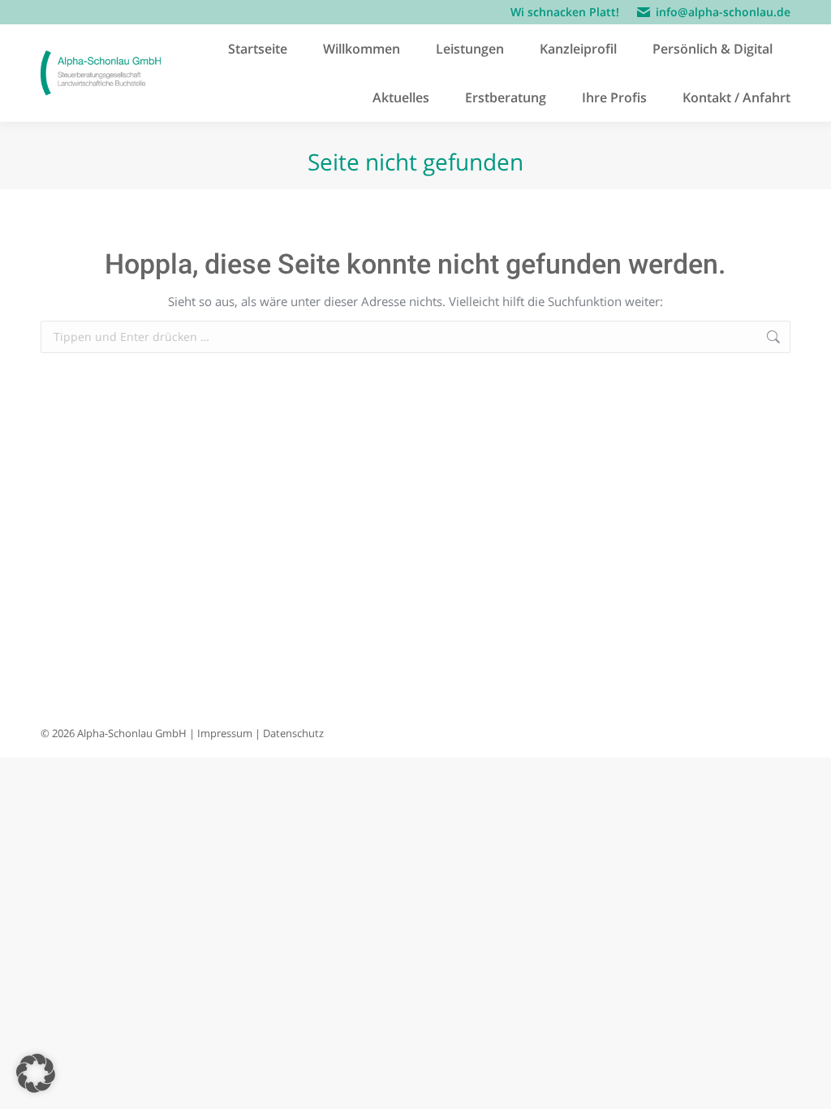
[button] (35, 1073)
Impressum (224, 733)
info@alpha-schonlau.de (723, 11)
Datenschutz (293, 733)
